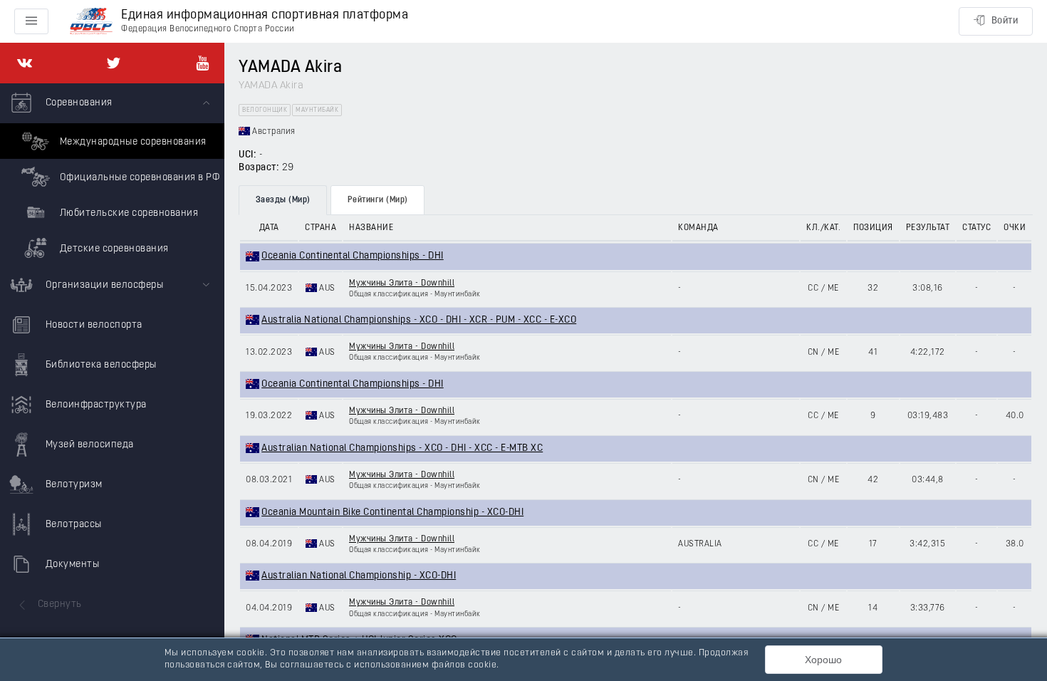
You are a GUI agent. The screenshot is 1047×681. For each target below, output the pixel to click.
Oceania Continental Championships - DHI (352, 256)
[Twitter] (113, 63)
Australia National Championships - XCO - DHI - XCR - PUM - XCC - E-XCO (418, 320)
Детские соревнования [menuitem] (113, 249)
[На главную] (91, 22)
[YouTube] (202, 63)
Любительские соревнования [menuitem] (127, 213)
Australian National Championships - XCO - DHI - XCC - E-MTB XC (402, 448)
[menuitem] (112, 174)
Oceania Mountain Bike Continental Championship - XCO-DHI (392, 512)
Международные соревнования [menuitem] (132, 142)
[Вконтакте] (24, 63)
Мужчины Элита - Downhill (401, 283)
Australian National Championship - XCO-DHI (358, 576)
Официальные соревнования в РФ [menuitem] (138, 177)
